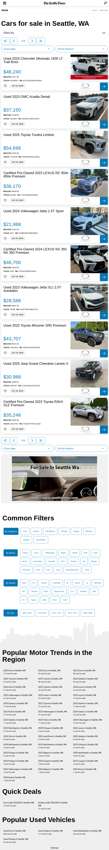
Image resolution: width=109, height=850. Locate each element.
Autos (4, 10)
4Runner (97, 583)
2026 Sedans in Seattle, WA (85, 737)
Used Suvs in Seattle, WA (14, 832)
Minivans (89, 531)
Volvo (96, 553)
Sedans (36, 531)
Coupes (76, 531)
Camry (77, 583)
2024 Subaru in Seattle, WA (85, 713)
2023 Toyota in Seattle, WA (50, 705)
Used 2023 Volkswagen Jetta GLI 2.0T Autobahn (32, 289)
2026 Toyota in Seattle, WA (50, 688)
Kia (84, 561)
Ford (48, 570)
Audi (85, 553)
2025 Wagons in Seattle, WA (50, 754)
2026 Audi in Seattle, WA (14, 779)
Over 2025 (42, 613)
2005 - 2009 (87, 613)
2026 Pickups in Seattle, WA (15, 762)
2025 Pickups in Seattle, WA (15, 754)
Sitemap (54, 848)
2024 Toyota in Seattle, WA (15, 680)
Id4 (23, 591)
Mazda (94, 561)
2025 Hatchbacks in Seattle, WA (52, 746)
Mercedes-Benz (72, 570)
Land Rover (37, 561)
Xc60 (65, 600)
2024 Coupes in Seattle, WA (50, 762)
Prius (55, 600)
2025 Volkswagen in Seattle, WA (17, 696)
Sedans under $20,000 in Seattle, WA (53, 806)
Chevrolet (26, 570)
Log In (94, 10)
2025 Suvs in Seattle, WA (14, 672)
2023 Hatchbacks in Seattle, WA (17, 729)
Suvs (25, 531)
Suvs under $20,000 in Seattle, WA (18, 804)
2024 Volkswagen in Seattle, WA (87, 721)
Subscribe (103, 10)
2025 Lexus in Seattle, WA (84, 696)
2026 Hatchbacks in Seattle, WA (87, 754)
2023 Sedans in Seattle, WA (15, 721)
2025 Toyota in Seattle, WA (50, 680)
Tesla (87, 570)
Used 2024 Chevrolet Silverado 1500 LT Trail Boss (33, 60)
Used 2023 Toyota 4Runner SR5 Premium (34, 325)
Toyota (25, 553)
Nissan (73, 561)
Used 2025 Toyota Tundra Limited (28, 135)
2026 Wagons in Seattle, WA (50, 770)
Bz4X (46, 591)
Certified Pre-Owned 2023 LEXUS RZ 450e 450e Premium (35, 174)
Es (87, 583)
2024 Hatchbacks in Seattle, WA (17, 746)
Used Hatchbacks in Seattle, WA (87, 832)
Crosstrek (56, 583)
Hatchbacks (50, 531)
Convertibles (41, 540)
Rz (23, 600)
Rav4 (24, 583)
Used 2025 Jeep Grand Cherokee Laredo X (35, 363)
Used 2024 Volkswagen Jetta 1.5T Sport (33, 211)
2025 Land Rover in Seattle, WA (52, 737)
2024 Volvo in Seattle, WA (14, 737)
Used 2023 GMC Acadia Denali (26, 96)
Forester (83, 591)
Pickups (64, 531)
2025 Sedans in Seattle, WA (85, 705)
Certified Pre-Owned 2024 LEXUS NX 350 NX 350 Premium (35, 251)
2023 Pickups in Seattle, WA (85, 746)
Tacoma (34, 591)
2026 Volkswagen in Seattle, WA (17, 770)
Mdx (94, 591)
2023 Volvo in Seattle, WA (49, 721)
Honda (74, 553)
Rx (34, 583)
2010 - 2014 (72, 613)
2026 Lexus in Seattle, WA (84, 729)
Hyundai (51, 561)
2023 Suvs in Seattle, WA (84, 672)
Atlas (44, 600)
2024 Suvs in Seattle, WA (49, 672)
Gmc (63, 561)
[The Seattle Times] (54, 3)
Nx (68, 583)
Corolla (43, 583)
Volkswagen (49, 553)
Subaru (63, 553)
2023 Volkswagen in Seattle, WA (52, 713)
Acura (24, 561)
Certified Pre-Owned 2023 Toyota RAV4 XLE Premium (33, 403)
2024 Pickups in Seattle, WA (50, 729)
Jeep (58, 570)
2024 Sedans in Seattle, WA (85, 680)
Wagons (26, 540)
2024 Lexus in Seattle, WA (84, 688)
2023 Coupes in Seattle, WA (85, 762)
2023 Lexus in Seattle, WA (49, 696)
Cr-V (72, 591)
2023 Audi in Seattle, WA (14, 713)
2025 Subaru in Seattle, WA (15, 705)
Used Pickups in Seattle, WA (15, 840)
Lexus (36, 553)
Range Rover (59, 591)
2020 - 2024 (27, 613)
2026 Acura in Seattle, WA (84, 770)
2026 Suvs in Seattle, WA (14, 688)
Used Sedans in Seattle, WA (50, 832)
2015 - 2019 (56, 613)
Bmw (38, 570)
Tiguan (33, 600)
